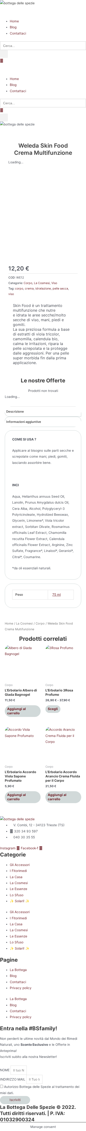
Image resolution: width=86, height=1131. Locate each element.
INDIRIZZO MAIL (13, 1079)
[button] (43, 12)
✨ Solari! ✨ (19, 901)
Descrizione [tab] (15, 411)
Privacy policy (21, 988)
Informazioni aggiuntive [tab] (23, 422)
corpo (19, 288)
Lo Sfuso (16, 895)
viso (11, 294)
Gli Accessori (20, 865)
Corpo (28, 283)
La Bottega (18, 970)
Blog (13, 976)
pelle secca (60, 288)
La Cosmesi (42, 283)
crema (29, 288)
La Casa (16, 877)
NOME (5, 1070)
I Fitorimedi (18, 871)
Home (9, 623)
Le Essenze (18, 889)
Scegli (53, 709)
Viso (54, 283)
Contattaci (18, 982)
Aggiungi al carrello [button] (16, 711)
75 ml (56, 594)
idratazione (43, 288)
